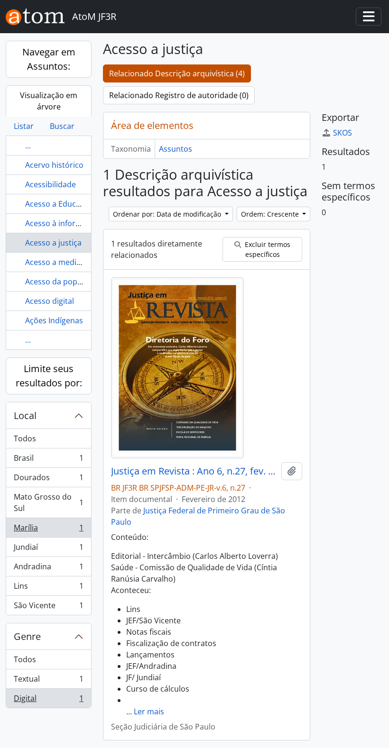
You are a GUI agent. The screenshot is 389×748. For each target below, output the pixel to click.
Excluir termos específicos (266, 249)
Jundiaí (48, 549)
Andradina (48, 568)
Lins (48, 588)
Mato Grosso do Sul (48, 502)
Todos (25, 438)
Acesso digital (49, 301)
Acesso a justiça (53, 242)
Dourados (48, 479)
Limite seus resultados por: (49, 375)
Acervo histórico (54, 165)
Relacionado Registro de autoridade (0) (179, 95)
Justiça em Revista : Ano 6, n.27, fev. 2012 (194, 471)
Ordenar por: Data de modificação (168, 214)
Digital (48, 700)
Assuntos (175, 149)
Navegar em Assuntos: (48, 59)
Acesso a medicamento (66, 262)
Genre (27, 636)
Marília (48, 530)
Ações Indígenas (54, 320)
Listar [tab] (24, 126)
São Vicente (48, 607)
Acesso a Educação (59, 204)
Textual (48, 681)
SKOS (342, 133)
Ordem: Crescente (271, 214)
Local (25, 415)
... (28, 145)
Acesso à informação (62, 223)
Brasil (48, 460)
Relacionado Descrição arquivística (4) (177, 73)
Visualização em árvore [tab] (48, 101)
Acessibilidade (50, 184)
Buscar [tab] (62, 126)
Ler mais (149, 711)
